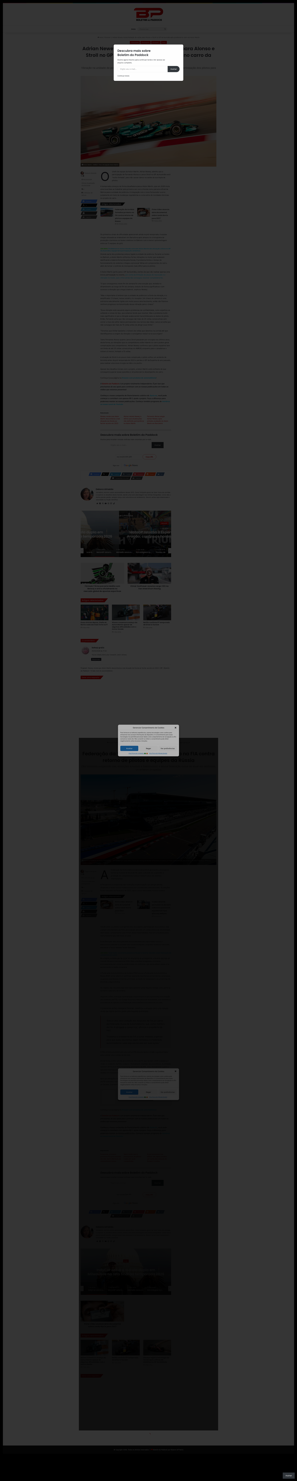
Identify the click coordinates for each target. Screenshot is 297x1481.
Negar (148, 748)
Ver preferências (168, 748)
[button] (175, 727)
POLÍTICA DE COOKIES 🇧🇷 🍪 (138, 753)
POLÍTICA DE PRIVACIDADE (158, 753)
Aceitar (129, 748)
